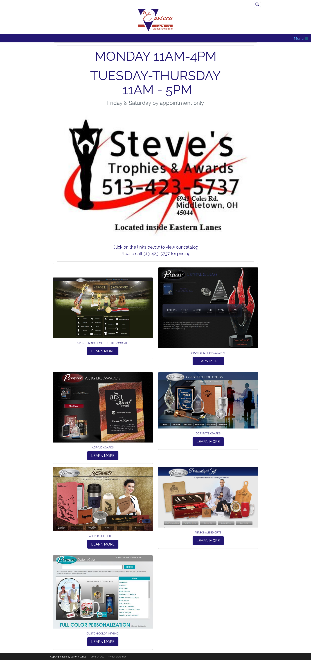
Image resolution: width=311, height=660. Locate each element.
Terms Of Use (96, 656)
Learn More (102, 351)
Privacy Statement (117, 656)
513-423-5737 (156, 253)
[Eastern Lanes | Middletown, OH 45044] (155, 20)
